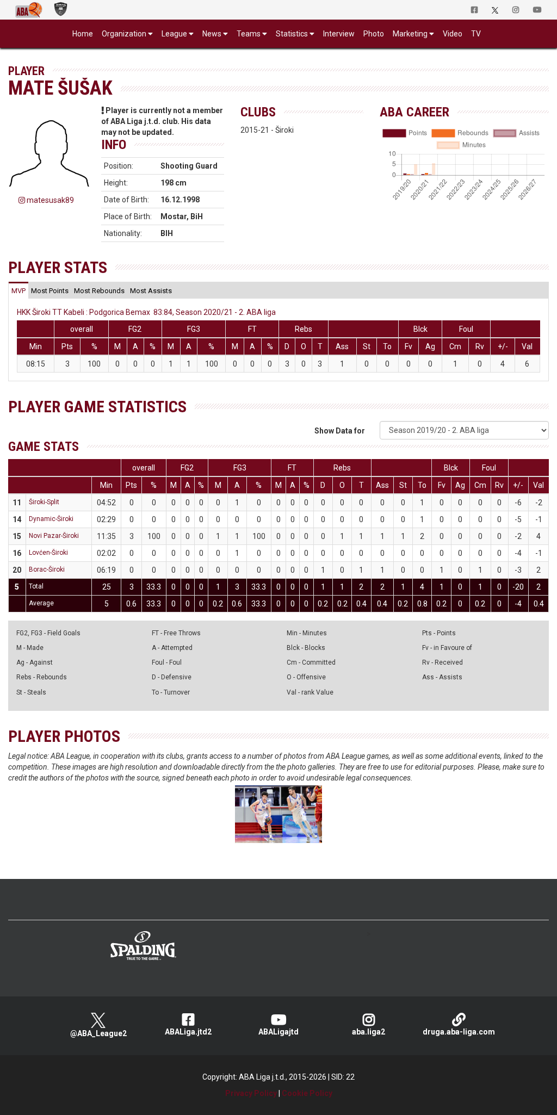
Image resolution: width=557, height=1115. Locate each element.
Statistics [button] (292, 33)
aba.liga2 (368, 1031)
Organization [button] (124, 33)
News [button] (211, 33)
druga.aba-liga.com (459, 1031)
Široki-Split (44, 502)
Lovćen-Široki (48, 552)
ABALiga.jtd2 (188, 1031)
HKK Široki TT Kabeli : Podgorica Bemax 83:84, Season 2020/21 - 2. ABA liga (146, 312)
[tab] (18, 290)
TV (476, 33)
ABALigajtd (278, 1031)
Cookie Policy (307, 1093)
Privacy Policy (251, 1093)
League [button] (174, 33)
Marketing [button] (410, 33)
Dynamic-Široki (51, 519)
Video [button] (452, 33)
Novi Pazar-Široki (54, 536)
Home (82, 33)
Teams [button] (249, 33)
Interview (339, 33)
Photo (373, 33)
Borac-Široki (47, 569)
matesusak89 (49, 200)
